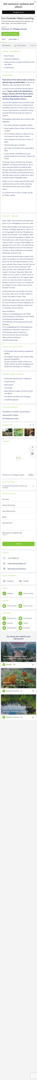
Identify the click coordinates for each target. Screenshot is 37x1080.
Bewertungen (14, 39)
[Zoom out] (32, 450)
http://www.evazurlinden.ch (17, 568)
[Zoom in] (32, 447)
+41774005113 (13, 558)
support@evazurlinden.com (17, 563)
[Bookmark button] (33, 664)
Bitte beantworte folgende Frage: (12, 534)
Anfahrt (31, 475)
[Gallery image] (7, 432)
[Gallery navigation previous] (30, 425)
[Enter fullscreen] (32, 453)
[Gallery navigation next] (33, 425)
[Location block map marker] (18, 458)
